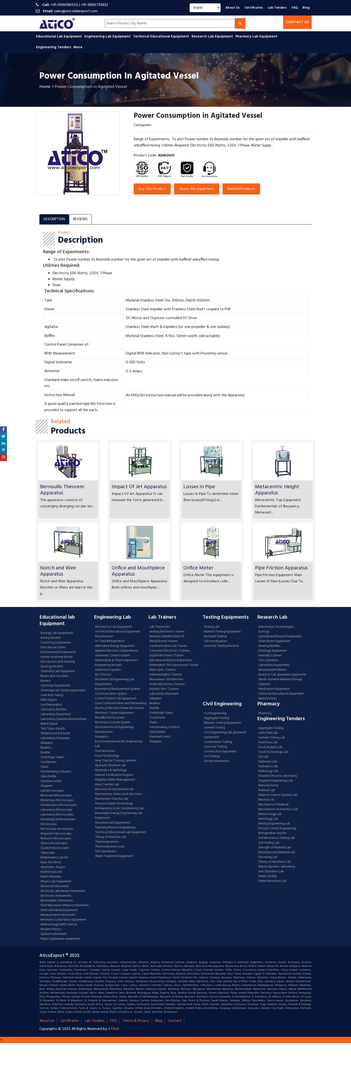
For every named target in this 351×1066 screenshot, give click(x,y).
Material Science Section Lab (278, 795)
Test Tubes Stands (53, 728)
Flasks (44, 767)
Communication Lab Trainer (168, 646)
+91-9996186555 (64, 5)
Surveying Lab (267, 857)
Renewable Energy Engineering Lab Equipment (118, 815)
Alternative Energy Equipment (115, 646)
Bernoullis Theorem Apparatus (62, 490)
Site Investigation (215, 641)
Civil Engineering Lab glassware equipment (225, 735)
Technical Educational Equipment (161, 36)
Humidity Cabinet (270, 655)
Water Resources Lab (272, 881)
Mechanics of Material (273, 804)
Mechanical (266, 800)
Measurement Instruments (58, 915)
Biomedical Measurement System (117, 689)
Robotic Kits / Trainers (164, 689)
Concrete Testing (215, 747)
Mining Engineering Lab (274, 823)
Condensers (48, 762)
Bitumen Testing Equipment (222, 723)
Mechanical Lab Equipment (113, 627)
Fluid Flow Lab (268, 742)
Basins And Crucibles (54, 676)
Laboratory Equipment (56, 714)
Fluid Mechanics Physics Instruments (65, 905)
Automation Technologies (275, 627)
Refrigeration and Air (272, 833)
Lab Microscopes (52, 790)
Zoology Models (52, 666)
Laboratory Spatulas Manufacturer (64, 719)
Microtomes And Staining (58, 661)
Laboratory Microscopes (57, 814)
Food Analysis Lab (270, 747)
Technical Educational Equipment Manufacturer (117, 634)
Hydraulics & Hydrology (111, 770)
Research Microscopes (56, 838)
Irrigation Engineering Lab (275, 780)
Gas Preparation (51, 704)
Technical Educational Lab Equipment (120, 832)
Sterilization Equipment (273, 689)
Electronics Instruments (56, 896)
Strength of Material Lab (274, 847)
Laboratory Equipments (274, 665)
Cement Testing (214, 727)
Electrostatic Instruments (57, 900)
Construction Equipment (220, 751)
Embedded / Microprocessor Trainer (173, 665)
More (78, 47)
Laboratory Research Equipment (279, 636)
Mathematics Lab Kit (54, 857)
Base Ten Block (51, 862)
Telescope (48, 853)
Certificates (254, 8)
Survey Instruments (216, 761)
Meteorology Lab (270, 814)
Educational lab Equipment (59, 36)
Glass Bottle (48, 776)
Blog (306, 8)
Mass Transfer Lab (107, 784)
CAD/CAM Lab (268, 733)
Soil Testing (211, 756)
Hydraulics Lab (268, 766)
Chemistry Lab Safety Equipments (63, 690)
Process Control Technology (114, 803)
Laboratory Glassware (55, 738)
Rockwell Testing (215, 636)
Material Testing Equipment (222, 631)
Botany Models (51, 638)
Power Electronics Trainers (167, 684)
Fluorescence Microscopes (59, 805)
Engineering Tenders (54, 47)
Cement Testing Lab (271, 737)
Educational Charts (53, 647)
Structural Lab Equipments (112, 822)
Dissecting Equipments (56, 642)
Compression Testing (218, 742)
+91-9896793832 (94, 5)
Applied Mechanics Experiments (116, 650)
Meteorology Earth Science (59, 924)
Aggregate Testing (216, 718)
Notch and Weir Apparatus (58, 571)
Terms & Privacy (136, 1021)
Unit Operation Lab (271, 871)
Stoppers (47, 786)
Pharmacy (265, 713)
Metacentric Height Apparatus (277, 490)
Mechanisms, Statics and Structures (118, 794)
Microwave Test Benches (166, 679)
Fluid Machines (105, 751)
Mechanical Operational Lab (114, 789)
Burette (45, 752)
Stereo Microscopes (54, 843)
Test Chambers (268, 660)
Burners (46, 681)
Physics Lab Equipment (56, 881)
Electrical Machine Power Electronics (119, 708)
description (54, 219)
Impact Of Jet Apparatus (139, 487)
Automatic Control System (112, 655)
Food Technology (107, 756)
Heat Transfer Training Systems (115, 760)
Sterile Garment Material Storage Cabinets (280, 682)
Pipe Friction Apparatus (281, 568)
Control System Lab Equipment (115, 698)
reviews (80, 219)
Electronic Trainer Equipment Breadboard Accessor (114, 715)
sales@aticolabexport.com (76, 11)
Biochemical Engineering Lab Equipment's (114, 682)
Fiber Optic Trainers (162, 670)
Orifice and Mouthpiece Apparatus (138, 571)
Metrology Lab (268, 819)
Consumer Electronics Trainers (169, 650)
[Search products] (240, 23)
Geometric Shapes (53, 867)
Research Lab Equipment (212, 36)
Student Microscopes (55, 848)
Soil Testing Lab (269, 843)
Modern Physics (51, 929)
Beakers (46, 747)
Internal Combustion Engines (114, 775)
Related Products (241, 189)
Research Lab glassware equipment (282, 674)
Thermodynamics (106, 842)
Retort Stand (49, 724)
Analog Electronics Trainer (167, 631)
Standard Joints (51, 781)
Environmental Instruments (58, 652)
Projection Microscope (56, 833)
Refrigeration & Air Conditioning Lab (119, 808)
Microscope (49, 824)
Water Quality (267, 876)
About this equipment (196, 189)
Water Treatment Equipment (114, 856)
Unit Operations (105, 851)
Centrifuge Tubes (52, 757)
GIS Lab (263, 757)
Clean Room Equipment (274, 641)
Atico (113, 1029)
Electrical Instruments (55, 886)
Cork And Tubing (52, 695)
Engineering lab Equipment (108, 36)
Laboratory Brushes (53, 709)
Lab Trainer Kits (159, 627)
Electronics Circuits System (112, 722)
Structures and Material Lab (276, 852)
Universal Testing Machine (221, 646)
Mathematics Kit (51, 872)
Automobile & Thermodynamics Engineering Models (116, 663)
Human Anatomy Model (57, 657)
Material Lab (266, 790)
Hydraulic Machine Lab (110, 765)
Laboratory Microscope (56, 810)
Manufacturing (268, 785)
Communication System (111, 693)
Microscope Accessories (57, 829)
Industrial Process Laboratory (277, 776)
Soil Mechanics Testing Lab (276, 838)
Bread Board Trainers (163, 641)
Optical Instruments (54, 934)
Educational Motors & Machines (170, 660)
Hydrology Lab (268, 771)
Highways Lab (267, 761)
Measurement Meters (272, 670)
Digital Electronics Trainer (166, 655)
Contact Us (297, 22)
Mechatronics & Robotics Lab (278, 809)
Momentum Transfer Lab (111, 799)
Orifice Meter (198, 568)
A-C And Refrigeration (110, 641)
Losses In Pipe (199, 487)
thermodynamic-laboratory (276, 866)
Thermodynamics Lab (109, 846)
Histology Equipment (272, 650)
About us (46, 1021)
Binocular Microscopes (56, 795)
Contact (175, 1021)
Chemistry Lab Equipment (58, 671)
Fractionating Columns (56, 771)
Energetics (102, 736)
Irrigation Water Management (115, 779)
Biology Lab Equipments (57, 633)
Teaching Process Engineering (115, 827)
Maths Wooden (51, 876)
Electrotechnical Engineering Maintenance (114, 729)
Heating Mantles (269, 646)
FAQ (295, 8)
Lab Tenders (277, 8)
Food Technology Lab (273, 752)
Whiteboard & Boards (55, 733)
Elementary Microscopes (57, 800)
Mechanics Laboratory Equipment (63, 919)
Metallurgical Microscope (58, 819)
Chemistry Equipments (55, 685)
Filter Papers (49, 700)
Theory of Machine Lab (110, 837)
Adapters (47, 743)
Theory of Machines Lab (274, 862)
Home (44, 86)
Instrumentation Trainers (165, 674)
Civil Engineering (215, 713)
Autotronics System (108, 670)
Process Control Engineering (277, 828)
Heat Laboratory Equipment (59, 910)
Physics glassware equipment (60, 939)
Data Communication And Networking (121, 703)
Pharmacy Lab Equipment (256, 36)
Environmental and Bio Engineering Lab (118, 744)
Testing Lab (211, 627)
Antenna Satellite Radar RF (167, 636)
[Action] (3, 430)
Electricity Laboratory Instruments (63, 891)
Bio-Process (103, 674)
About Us (232, 8)
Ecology (263, 631)
